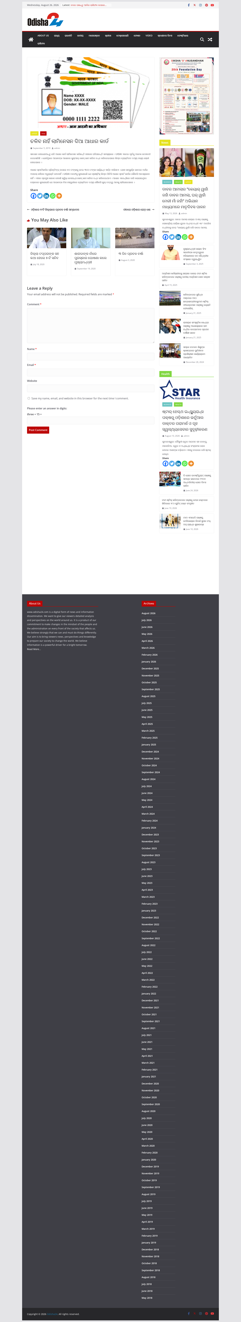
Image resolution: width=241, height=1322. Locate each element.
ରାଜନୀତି (68, 35)
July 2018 (147, 1284)
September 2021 (151, 1021)
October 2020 (149, 1097)
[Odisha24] (31, 39)
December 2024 (150, 751)
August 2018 (148, 1277)
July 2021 (147, 1035)
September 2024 (151, 772)
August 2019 (148, 1194)
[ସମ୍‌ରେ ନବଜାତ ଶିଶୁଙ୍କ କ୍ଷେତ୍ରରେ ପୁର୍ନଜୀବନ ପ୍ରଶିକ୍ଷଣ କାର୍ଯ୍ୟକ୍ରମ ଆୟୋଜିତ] (170, 354)
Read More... (34, 649)
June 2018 (147, 1290)
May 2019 (147, 1214)
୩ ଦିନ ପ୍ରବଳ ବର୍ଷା (131, 253)
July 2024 (147, 786)
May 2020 (147, 1131)
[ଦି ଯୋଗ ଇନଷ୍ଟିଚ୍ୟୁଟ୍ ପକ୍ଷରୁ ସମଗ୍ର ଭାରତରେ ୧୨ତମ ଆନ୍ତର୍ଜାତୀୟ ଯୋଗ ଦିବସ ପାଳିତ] (170, 483)
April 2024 (147, 806)
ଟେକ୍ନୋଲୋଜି (122, 35)
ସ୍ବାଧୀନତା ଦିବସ (165, 35)
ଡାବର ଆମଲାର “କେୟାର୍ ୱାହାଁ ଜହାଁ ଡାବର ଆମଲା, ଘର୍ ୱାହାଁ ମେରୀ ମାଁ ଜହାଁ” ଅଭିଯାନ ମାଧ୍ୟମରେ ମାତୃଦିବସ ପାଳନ (185, 197)
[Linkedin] (46, 196)
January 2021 (149, 1076)
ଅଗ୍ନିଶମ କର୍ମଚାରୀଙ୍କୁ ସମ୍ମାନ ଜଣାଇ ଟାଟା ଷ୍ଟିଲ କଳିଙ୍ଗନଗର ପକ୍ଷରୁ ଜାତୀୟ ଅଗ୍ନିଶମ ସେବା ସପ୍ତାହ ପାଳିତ (186, 277)
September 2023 (151, 855)
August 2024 (148, 779)
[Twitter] (40, 196)
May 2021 (147, 1049)
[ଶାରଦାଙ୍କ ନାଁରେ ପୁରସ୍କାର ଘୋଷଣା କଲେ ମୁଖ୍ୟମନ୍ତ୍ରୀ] (90, 230)
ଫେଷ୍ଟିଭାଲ (182, 35)
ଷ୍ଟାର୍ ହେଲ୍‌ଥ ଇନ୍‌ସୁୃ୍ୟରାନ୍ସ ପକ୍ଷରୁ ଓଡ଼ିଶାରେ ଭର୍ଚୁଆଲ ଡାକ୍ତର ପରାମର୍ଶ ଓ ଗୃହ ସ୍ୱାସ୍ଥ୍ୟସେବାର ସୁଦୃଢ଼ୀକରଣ (184, 420)
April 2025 (147, 723)
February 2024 (150, 820)
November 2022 (150, 924)
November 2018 (150, 1256)
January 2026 (149, 661)
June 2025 (147, 709)
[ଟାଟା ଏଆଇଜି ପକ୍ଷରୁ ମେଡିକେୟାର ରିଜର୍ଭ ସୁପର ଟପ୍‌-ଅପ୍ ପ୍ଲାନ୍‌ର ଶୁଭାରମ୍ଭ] (170, 523)
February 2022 (150, 986)
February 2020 (150, 1152)
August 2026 (148, 613)
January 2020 (149, 1159)
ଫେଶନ (137, 35)
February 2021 (150, 1069)
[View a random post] (210, 39)
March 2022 (148, 979)
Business (167, 182)
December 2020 (150, 1083)
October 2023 (149, 848)
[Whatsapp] (53, 196)
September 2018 (151, 1270)
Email (31, 365)
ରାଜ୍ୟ (57, 35)
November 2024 (150, 758)
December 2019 (150, 1166)
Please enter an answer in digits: (47, 408)
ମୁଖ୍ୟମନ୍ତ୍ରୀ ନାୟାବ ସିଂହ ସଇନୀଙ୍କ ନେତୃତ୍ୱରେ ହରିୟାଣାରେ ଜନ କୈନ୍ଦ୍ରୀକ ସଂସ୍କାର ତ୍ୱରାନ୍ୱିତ (195, 254)
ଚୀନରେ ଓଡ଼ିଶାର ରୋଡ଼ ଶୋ (137, 209)
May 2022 (147, 965)
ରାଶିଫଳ (41, 43)
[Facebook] (33, 196)
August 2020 (148, 1111)
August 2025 (148, 696)
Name (32, 349)
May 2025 (147, 717)
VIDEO (149, 35)
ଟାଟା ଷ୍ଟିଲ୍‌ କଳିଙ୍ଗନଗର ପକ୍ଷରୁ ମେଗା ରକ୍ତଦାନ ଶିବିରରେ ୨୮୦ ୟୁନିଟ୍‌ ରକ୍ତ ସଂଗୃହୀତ (185, 501)
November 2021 (150, 1007)
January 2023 (149, 910)
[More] (59, 196)
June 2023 (147, 876)
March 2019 (148, 1228)
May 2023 (147, 882)
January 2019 (149, 1242)
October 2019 (149, 1180)
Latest (34, 133)
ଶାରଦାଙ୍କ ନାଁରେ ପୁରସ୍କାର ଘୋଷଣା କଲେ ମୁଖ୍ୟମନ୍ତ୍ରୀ (90, 257)
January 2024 (149, 827)
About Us (43, 35)
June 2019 (147, 1208)
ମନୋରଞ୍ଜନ (94, 35)
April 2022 (147, 972)
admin (57, 148)
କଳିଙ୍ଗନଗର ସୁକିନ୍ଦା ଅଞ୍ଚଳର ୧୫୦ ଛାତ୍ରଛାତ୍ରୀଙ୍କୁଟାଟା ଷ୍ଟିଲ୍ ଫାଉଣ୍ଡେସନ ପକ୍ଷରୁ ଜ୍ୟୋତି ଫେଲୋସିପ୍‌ (197, 301)
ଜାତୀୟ (80, 35)
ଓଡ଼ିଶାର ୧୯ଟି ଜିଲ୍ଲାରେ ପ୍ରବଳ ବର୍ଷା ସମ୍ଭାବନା (55, 209)
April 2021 (147, 1055)
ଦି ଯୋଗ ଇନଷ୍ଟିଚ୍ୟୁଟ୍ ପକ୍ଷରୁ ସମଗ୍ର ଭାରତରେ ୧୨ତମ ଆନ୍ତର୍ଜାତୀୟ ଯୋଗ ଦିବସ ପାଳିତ (197, 480)
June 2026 (147, 627)
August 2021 (148, 1028)
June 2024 (147, 793)
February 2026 (150, 654)
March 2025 (148, 730)
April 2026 (147, 640)
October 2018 (149, 1263)
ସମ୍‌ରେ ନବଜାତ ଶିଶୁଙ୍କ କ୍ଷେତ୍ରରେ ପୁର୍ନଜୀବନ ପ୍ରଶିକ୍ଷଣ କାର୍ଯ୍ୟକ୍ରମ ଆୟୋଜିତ (194, 352)
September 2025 (151, 689)
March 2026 (148, 647)
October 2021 (149, 1014)
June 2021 (147, 1041)
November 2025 (150, 675)
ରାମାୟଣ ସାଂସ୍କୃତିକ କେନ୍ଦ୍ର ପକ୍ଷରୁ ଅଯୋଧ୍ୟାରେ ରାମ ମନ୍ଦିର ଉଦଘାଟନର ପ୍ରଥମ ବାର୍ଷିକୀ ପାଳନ (196, 327)
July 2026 (147, 620)
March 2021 (148, 1062)
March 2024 (148, 813)
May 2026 (147, 633)
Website (32, 381)
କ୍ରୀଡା (108, 35)
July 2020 (147, 1118)
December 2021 (150, 1000)
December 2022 (150, 917)
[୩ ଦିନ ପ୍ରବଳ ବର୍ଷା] (134, 230)
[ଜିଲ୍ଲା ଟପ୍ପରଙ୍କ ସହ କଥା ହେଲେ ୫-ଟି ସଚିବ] (46, 230)
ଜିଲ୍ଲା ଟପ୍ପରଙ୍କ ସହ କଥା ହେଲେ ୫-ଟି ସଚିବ (44, 255)
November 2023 (150, 841)
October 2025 (149, 682)
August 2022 (148, 945)
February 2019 (150, 1235)
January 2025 (149, 744)
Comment (34, 304)
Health (178, 182)
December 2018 (150, 1249)
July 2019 (147, 1201)
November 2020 (150, 1090)
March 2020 (148, 1145)
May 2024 (147, 799)
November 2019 (150, 1173)
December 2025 (150, 668)
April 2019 (147, 1221)
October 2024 (149, 765)
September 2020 (151, 1104)
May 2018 (147, 1297)
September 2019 (151, 1187)
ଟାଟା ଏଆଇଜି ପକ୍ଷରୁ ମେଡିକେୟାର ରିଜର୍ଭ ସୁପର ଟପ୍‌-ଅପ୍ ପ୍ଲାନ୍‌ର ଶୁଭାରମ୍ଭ (197, 521)
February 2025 (150, 737)
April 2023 (147, 889)
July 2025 (147, 703)
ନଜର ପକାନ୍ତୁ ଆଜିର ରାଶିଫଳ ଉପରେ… (89, 5)
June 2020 (147, 1125)
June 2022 (147, 959)
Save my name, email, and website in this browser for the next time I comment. (80, 398)
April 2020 (147, 1138)
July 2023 (147, 869)
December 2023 (150, 834)
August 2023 (148, 862)
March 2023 (148, 896)
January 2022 (149, 993)
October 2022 (149, 931)
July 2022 (147, 952)
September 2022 (151, 938)
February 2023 (150, 903)
